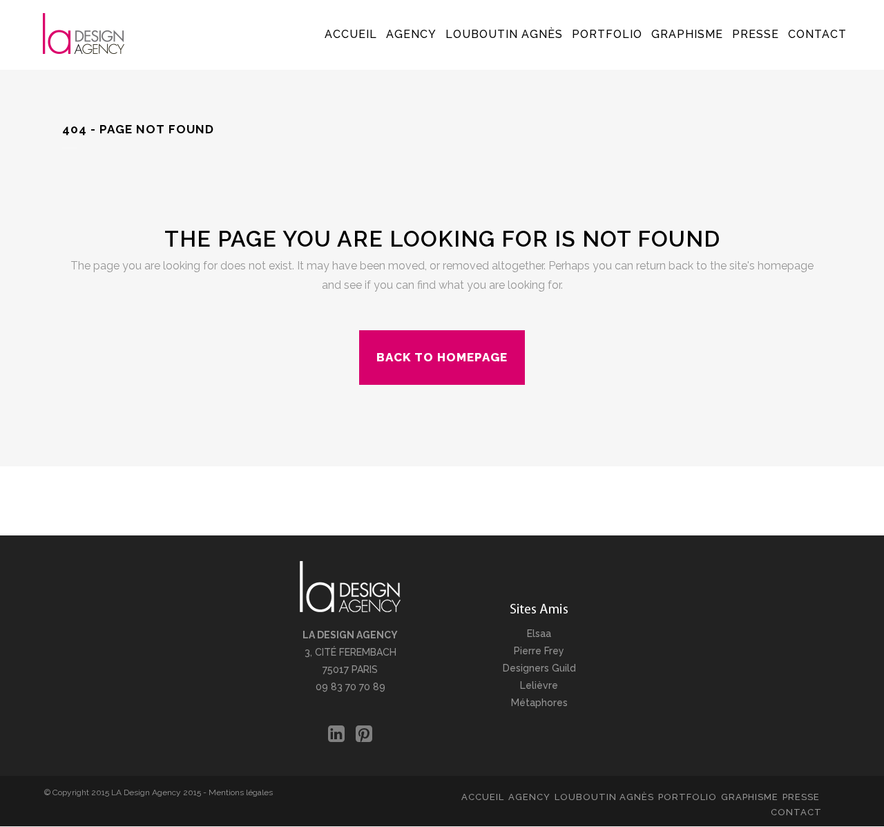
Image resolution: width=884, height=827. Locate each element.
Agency (529, 797)
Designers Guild (539, 668)
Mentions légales (241, 792)
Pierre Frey (539, 650)
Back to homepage (442, 357)
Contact (796, 812)
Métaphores (539, 702)
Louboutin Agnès (604, 797)
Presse (801, 797)
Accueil (482, 797)
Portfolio (687, 797)
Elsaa (539, 633)
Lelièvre (539, 685)
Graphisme (749, 797)
